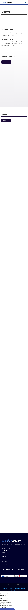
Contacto (3, 558)
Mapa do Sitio (14, 590)
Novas (14, 88)
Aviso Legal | (5, 588)
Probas (14, 76)
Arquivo (3, 552)
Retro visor (14, 94)
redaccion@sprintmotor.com (8, 564)
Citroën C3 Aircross (9, 509)
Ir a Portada (6, 120)
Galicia (14, 100)
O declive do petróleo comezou (13, 143)
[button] (7, 609)
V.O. (2, 554)
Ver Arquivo (6, 62)
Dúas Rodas (14, 82)
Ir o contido (3, 592)
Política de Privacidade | (15, 588)
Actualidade (4, 550)
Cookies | (23, 588)
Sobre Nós (3, 556)
